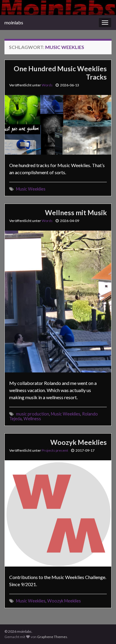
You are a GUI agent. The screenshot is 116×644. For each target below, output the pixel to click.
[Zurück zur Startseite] (58, 7)
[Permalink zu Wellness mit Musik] (58, 301)
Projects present (55, 450)
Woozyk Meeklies (78, 442)
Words (47, 85)
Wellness (32, 418)
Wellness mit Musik (76, 212)
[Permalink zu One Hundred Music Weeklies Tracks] (58, 124)
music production (32, 413)
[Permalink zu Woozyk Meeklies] (58, 512)
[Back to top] (102, 630)
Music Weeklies (31, 188)
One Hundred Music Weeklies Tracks (60, 72)
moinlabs (13, 22)
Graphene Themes (52, 637)
